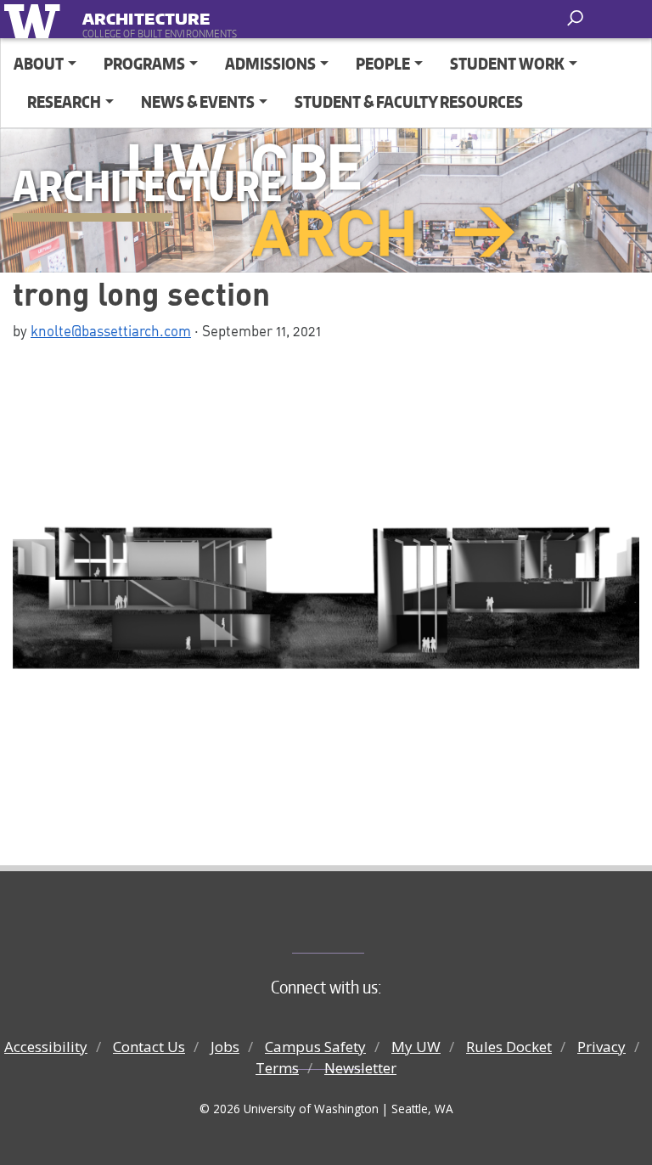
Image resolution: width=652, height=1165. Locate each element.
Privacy (601, 1046)
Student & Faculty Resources (409, 101)
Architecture (146, 15)
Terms (277, 1068)
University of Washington (35, 19)
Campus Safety (315, 1046)
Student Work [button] (507, 63)
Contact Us (149, 1046)
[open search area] (577, 18)
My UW (416, 1046)
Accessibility (45, 1046)
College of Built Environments (360, 925)
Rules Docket (509, 1046)
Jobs (225, 1046)
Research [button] (64, 101)
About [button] (39, 63)
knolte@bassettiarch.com (111, 330)
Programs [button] (144, 63)
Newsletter (360, 1068)
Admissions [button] (270, 63)
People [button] (383, 63)
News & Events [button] (198, 101)
